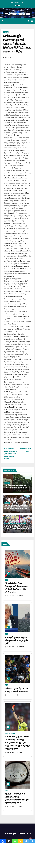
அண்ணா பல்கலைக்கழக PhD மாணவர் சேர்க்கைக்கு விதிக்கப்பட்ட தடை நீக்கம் (16, 487)
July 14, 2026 (11, 595)
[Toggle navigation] (32, 21)
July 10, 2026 (11, 752)
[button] (28, 21)
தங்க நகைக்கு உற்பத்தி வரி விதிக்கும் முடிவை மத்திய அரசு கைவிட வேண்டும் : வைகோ (10, 453)
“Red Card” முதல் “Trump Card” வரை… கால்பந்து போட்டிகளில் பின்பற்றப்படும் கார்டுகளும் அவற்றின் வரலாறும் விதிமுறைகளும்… (17, 742)
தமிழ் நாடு (6, 32)
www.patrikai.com (17, 13)
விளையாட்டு (12, 733)
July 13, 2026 (11, 647)
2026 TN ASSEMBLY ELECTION (12, 523)
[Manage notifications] (30, 838)
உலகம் (6, 579)
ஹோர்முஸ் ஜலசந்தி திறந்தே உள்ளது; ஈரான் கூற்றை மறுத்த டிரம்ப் (16, 640)
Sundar (21, 595)
